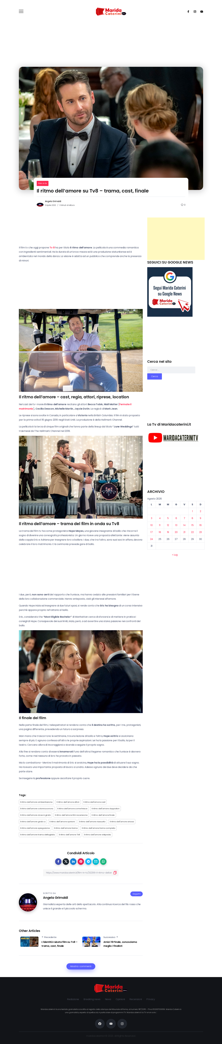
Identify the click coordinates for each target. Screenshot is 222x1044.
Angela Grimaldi (53, 201)
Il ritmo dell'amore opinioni (62, 821)
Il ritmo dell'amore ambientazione (36, 802)
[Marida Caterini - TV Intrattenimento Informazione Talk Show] (111, 11)
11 (160, 525)
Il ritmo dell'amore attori (68, 802)
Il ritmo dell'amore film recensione (71, 815)
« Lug (174, 554)
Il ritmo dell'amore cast (94, 802)
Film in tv (42, 183)
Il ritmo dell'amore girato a (32, 821)
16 (200, 525)
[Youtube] (200, 11)
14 (184, 525)
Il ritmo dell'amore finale (103, 815)
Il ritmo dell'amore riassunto (92, 821)
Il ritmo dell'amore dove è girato (35, 815)
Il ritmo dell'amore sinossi (122, 821)
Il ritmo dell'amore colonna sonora (36, 808)
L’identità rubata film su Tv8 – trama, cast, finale (59, 944)
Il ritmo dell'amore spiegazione (35, 828)
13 (176, 525)
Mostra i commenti (80, 966)
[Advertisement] (176, 238)
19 (168, 532)
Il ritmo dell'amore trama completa (98, 828)
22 (192, 532)
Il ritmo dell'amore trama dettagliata (37, 834)
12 (168, 525)
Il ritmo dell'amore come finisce (72, 808)
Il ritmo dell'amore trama (66, 828)
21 (184, 532)
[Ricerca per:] (171, 370)
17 (151, 532)
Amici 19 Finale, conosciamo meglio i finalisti (120, 944)
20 (176, 532)
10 (151, 525)
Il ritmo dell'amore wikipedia (97, 834)
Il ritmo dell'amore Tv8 (69, 834)
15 (192, 525)
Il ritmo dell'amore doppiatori (105, 808)
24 (151, 539)
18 (160, 532)
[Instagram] (193, 11)
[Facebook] (187, 11)
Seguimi (136, 894)
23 (200, 532)
